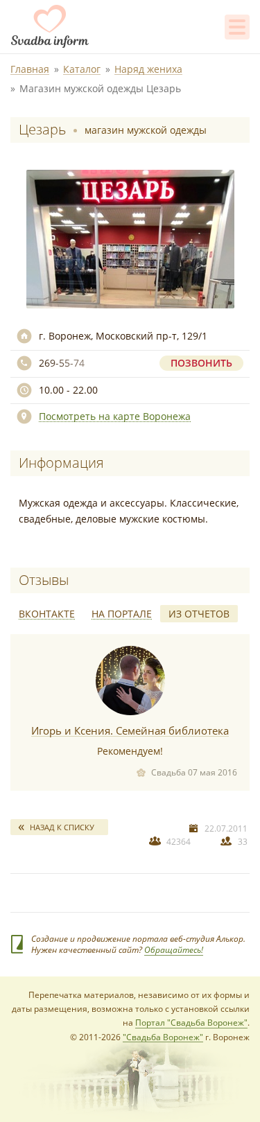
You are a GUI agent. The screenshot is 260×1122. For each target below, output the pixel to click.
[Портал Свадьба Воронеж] (49, 26)
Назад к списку (62, 827)
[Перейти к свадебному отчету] (130, 680)
